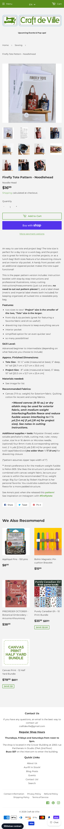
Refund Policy (51, 794)
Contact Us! (32, 779)
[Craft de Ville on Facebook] (47, 803)
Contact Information (14, 794)
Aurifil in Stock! (32, 767)
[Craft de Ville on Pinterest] (53, 803)
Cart (59, 3)
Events (32, 775)
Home (5, 45)
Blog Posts (32, 771)
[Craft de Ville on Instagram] (58, 803)
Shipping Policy (21, 797)
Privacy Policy (34, 794)
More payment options (32, 233)
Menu (9, 3)
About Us (32, 763)
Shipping (7, 192)
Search (32, 783)
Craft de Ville (33, 811)
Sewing (18, 45)
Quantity (7, 201)
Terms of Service (40, 797)
